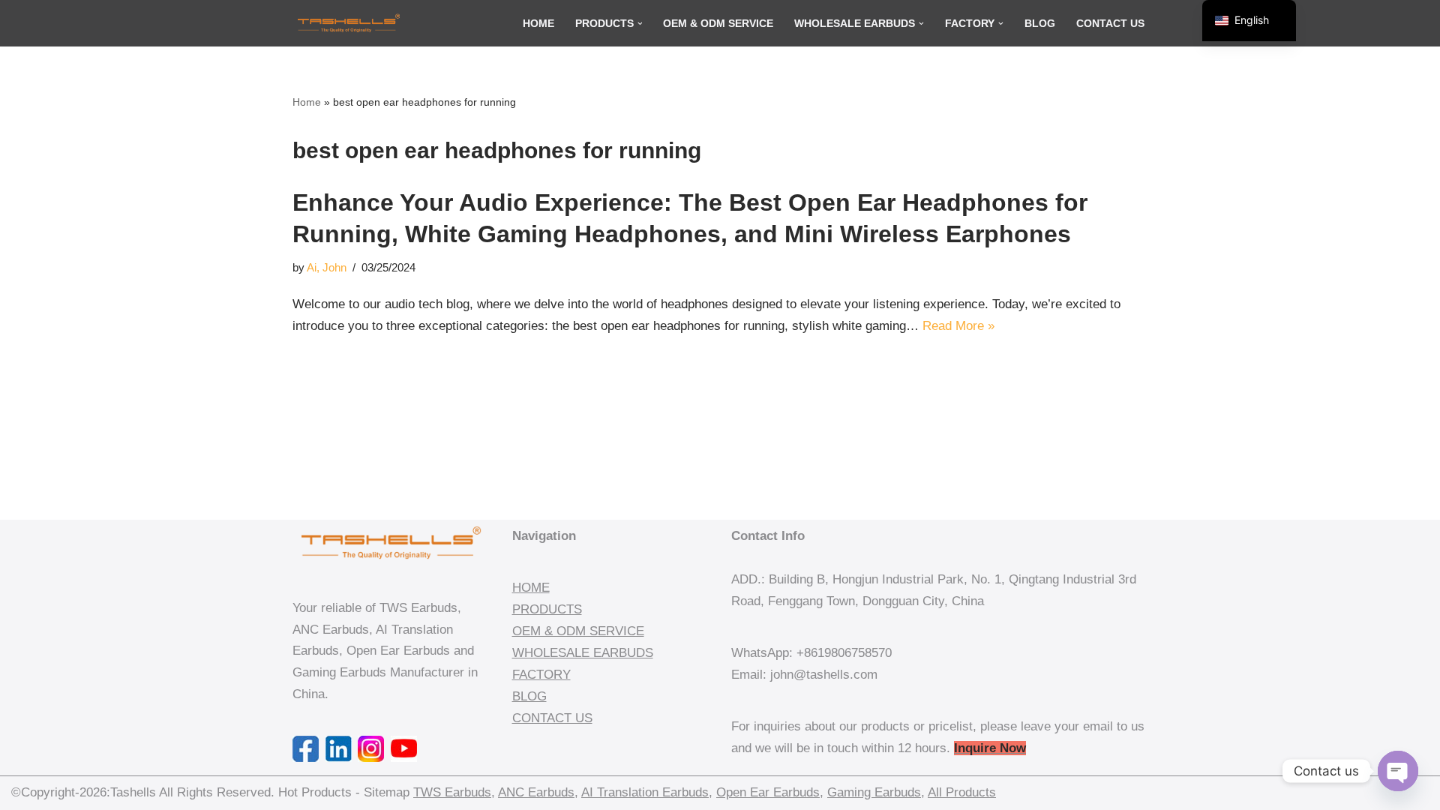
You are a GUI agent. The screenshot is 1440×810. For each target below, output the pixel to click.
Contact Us (1110, 23)
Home (538, 23)
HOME (531, 587)
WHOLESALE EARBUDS (582, 653)
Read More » (958, 326)
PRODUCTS (547, 609)
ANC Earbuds (536, 792)
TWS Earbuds (452, 792)
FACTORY (541, 675)
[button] (640, 23)
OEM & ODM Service (718, 23)
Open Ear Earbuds (768, 792)
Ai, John (326, 267)
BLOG (529, 696)
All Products (962, 792)
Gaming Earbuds (874, 792)
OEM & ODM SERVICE (578, 631)
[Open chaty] (1398, 771)
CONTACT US (552, 718)
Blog (1039, 23)
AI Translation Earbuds (645, 792)
